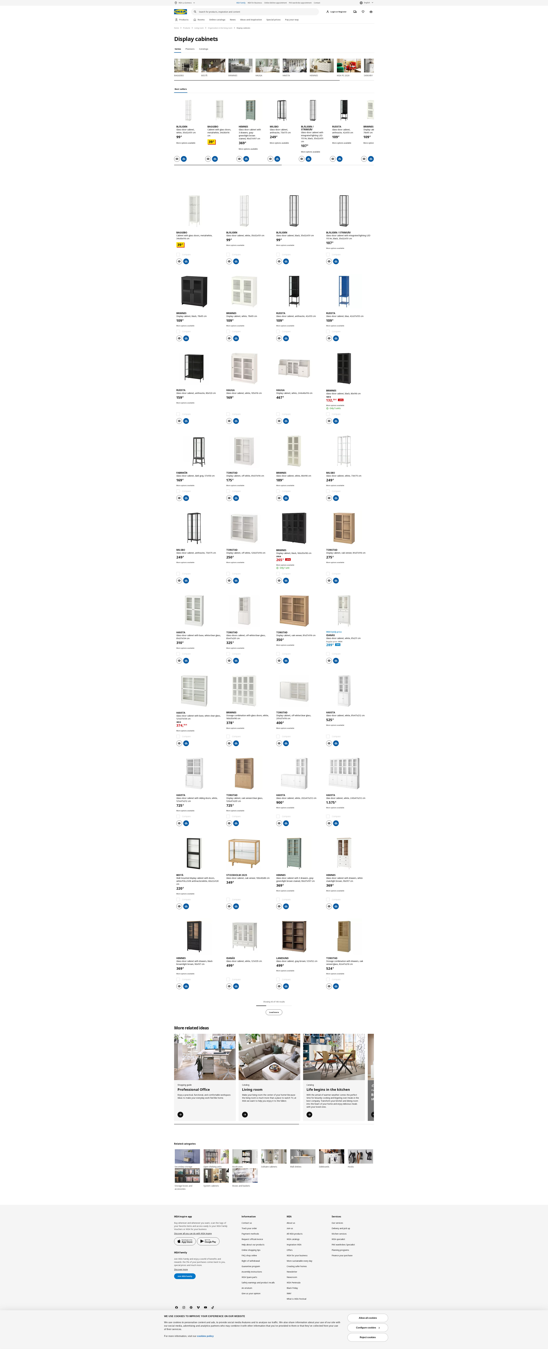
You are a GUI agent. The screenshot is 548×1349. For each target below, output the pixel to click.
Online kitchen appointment (275, 3)
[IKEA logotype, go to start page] (180, 11)
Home (176, 28)
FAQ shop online (249, 1260)
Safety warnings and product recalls (258, 1287)
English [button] (367, 2)
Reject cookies (368, 1337)
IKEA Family (240, 3)
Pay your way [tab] (292, 19)
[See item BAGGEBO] (219, 110)
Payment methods (250, 1238)
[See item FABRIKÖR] (199, 456)
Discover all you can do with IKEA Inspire (193, 1238)
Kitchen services (339, 1238)
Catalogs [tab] (203, 49)
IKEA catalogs (293, 1244)
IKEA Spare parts (249, 1282)
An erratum (247, 1292)
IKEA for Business (255, 3)
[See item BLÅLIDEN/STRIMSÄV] (313, 110)
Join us (290, 1233)
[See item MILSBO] (282, 110)
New (183, 191)
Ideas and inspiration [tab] (251, 19)
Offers (197, 191)
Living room (199, 28)
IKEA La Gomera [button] (185, 3)
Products (186, 28)
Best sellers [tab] (181, 89)
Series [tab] (178, 49)
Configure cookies (366, 1327)
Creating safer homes (297, 1271)
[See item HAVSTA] (199, 616)
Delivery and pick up (341, 1233)
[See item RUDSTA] (344, 110)
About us (291, 1227)
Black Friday (292, 1292)
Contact (317, 3)
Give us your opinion (251, 1298)
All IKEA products (295, 1238)
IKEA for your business (297, 1260)
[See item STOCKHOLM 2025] (249, 858)
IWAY (289, 1298)
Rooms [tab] (201, 19)
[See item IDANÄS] (349, 616)
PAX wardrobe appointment (300, 3)
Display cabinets (243, 28)
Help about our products (253, 1249)
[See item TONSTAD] (249, 456)
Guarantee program (251, 1271)
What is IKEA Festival (296, 1303)
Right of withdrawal (251, 1265)
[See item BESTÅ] (199, 858)
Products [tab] (184, 19)
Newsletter (292, 1276)
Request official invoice (252, 1244)
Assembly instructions (252, 1276)
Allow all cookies (368, 1318)
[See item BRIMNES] (199, 296)
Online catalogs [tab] (217, 19)
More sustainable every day (299, 1265)
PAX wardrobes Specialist (343, 1249)
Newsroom (292, 1282)
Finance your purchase (342, 1260)
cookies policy (205, 1336)
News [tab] (233, 19)
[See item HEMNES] (250, 110)
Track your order (249, 1233)
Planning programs (340, 1254)
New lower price (216, 191)
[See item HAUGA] (249, 373)
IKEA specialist (338, 1244)
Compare (186, 259)
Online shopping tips (251, 1254)
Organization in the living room (220, 28)
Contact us (247, 1227)
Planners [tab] (190, 49)
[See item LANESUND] (299, 941)
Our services (337, 1227)
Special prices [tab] (273, 19)
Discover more (181, 1274)
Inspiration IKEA (294, 1249)
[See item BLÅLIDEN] (188, 110)
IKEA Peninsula (293, 1287)
